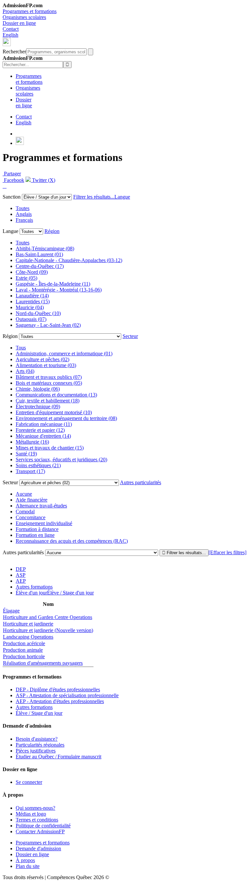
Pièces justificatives (36, 750)
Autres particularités (140, 482)
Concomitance (30, 517)
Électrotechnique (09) (38, 406)
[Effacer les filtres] (227, 552)
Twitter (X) (43, 180)
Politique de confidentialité (43, 825)
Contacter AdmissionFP (40, 831)
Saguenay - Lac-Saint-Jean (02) (48, 325)
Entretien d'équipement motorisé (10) (54, 412)
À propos (25, 860)
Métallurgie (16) (32, 442)
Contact (11, 29)
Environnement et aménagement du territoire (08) (66, 418)
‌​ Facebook (13, 180)
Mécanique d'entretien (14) (43, 436)
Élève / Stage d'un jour (39, 713)
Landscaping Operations (28, 637)
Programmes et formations (30, 11)
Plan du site (28, 866)
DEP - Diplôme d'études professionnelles (58, 689)
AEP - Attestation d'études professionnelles (60, 701)
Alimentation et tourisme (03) (46, 365)
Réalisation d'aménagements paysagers (43, 663)
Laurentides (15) (33, 301)
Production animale (23, 650)
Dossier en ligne (19, 23)
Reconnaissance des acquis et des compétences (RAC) (72, 541)
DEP (21, 569)
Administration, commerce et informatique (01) (64, 353)
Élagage (11, 610)
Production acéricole (24, 643)
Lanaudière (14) (32, 295)
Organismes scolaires (24, 17)
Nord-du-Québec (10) (38, 313)
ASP (20, 575)
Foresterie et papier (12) (40, 430)
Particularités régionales (40, 745)
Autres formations (34, 587)
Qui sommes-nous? (35, 808)
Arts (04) (25, 371)
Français (24, 220)
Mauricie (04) (30, 307)
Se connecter (29, 782)
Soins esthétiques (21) (38, 465)
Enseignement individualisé (44, 523)
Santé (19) (26, 453)
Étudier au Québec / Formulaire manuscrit (58, 756)
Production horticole (24, 656)
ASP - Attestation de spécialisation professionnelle (67, 695)
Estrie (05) (26, 278)
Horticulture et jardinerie (28, 624)
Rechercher (14, 51)
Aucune (24, 494)
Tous (21, 347)
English (10, 35)
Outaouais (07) (31, 319)
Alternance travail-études (41, 505)
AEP (21, 581)
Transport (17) (30, 471)
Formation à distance (37, 529)
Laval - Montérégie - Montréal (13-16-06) (59, 289)
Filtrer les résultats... (93, 197)
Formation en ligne (35, 535)
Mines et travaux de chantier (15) (50, 447)
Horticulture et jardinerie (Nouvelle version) (48, 630)
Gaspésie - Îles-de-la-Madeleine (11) (53, 284)
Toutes (22, 208)
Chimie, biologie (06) (38, 389)
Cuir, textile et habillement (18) (47, 400)
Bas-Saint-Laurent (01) (39, 254)
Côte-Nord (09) (32, 272)
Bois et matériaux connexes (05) (49, 383)
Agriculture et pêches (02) (42, 359)
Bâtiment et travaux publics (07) (49, 377)
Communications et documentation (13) (56, 394)
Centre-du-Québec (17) (40, 266)
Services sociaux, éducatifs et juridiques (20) (61, 459)
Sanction (12, 197)
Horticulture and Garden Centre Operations (47, 617)
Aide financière (31, 500)
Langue (122, 197)
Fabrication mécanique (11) (44, 424)
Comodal (25, 511)
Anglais (24, 214)
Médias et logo (31, 814)
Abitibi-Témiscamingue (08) (45, 248)
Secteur (130, 336)
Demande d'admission (38, 848)
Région (51, 231)
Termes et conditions (37, 819)
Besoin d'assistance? (37, 739)
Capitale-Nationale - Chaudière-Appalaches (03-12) (69, 260)
